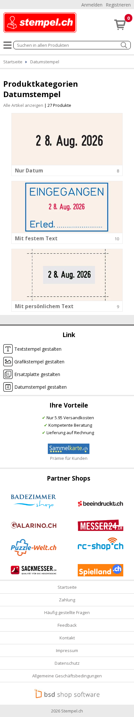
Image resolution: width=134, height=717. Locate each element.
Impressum (67, 650)
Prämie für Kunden (68, 458)
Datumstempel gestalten (40, 387)
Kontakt (67, 638)
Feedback (67, 625)
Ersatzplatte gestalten (37, 374)
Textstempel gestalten (37, 349)
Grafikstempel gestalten (39, 362)
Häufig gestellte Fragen (67, 612)
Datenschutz (67, 663)
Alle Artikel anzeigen (23, 105)
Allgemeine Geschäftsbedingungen (67, 676)
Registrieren (118, 5)
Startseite (67, 587)
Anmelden (91, 5)
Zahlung (67, 600)
